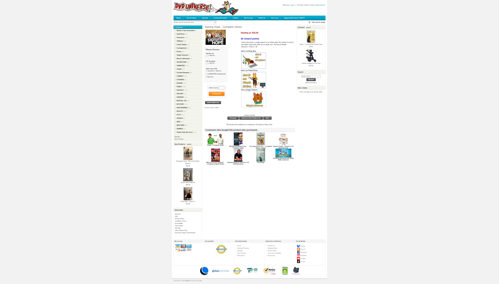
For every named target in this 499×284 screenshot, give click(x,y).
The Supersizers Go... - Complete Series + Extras (261, 147)
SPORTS (180, 118)
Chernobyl (260, 162)
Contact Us (271, 245)
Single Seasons (182, 55)
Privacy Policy (272, 250)
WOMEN (180, 129)
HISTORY (180, 94)
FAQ (176, 216)
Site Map (177, 228)
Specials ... (178, 136)
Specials (205, 18)
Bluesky (302, 246)
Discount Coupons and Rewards (185, 232)
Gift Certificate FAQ (181, 230)
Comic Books (182, 44)
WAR (178, 122)
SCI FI (179, 115)
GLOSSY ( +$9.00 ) (214, 71)
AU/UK (179, 69)
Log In (292, 5)
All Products (241, 255)
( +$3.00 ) (211, 63)
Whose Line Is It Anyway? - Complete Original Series (215, 163)
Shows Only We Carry (185, 132)
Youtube (302, 258)
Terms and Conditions (274, 253)
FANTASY (180, 90)
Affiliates (180, 41)
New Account (320, 5)
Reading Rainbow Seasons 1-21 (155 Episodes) (238, 163)
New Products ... (180, 139)
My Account (248, 18)
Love (200, 280)
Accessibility (179, 223)
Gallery (235, 18)
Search (300, 72)
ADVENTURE (181, 62)
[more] (188, 144)
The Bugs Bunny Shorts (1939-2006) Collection (283, 159)
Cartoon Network (183, 73)
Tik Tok (302, 261)
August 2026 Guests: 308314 (294, 18)
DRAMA (180, 83)
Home (178, 18)
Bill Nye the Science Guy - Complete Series (238, 147)
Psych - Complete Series (215, 145)
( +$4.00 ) (211, 56)
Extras (179, 51)
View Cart (274, 18)
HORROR (180, 97)
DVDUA (187, 280)
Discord (302, 249)
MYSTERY (180, 104)
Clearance (180, 37)
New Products (191, 18)
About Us (178, 214)
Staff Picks (181, 34)
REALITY (180, 111)
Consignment (181, 48)
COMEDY (180, 76)
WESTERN (180, 125)
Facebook (303, 252)
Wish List (261, 18)
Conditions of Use (180, 221)
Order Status (179, 225)
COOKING (180, 80)
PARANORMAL (182, 108)
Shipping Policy (272, 248)
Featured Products (220, 18)
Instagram (303, 255)
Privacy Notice (179, 218)
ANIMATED (181, 66)
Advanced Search (311, 82)
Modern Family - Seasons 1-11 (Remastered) (283, 147)
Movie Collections (183, 59)
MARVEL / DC (182, 101)
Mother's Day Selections (186, 30)
